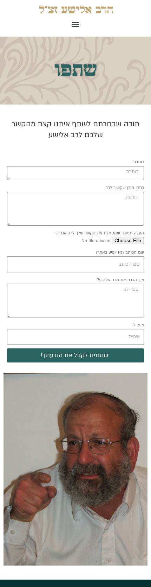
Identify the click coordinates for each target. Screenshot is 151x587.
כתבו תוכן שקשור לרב (124, 187)
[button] (75, 24)
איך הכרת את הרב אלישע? (120, 280)
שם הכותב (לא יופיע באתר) (120, 252)
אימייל (138, 325)
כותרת (138, 162)
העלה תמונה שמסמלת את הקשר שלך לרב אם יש (99, 233)
